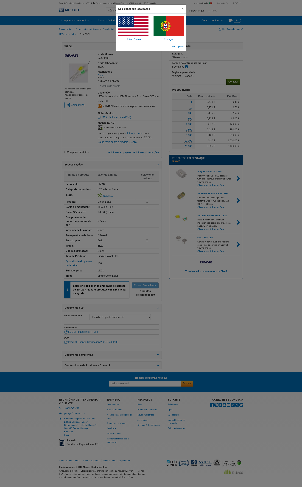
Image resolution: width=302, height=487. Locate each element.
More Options (177, 46)
